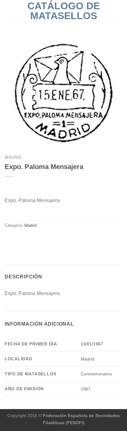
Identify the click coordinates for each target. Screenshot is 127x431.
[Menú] (8, 10)
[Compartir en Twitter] (16, 238)
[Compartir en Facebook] (8, 238)
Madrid (13, 157)
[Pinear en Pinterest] (30, 238)
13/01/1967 (92, 343)
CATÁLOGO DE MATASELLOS (63, 11)
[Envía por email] (23, 238)
